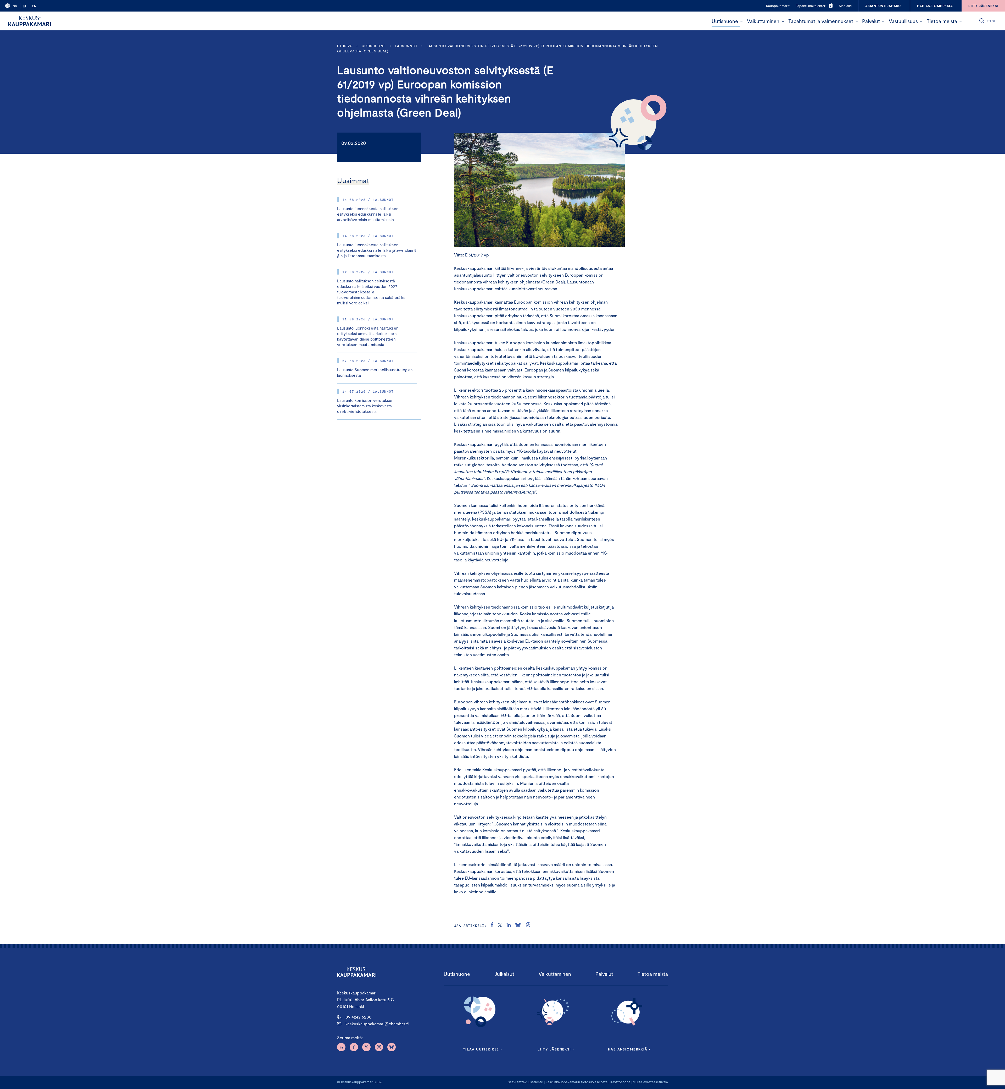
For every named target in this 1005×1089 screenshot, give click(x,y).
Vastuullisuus (903, 21)
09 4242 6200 (358, 1016)
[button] (741, 21)
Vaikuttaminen (763, 21)
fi (24, 6)
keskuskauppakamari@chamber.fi (377, 1023)
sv (15, 6)
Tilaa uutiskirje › (482, 1049)
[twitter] (500, 925)
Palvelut (871, 21)
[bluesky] (518, 925)
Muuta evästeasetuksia (650, 1082)
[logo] (29, 21)
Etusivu (345, 46)
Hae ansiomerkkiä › (629, 1049)
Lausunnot (406, 46)
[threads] (528, 925)
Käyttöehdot (620, 1082)
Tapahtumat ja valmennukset (820, 21)
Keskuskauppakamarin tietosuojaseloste (576, 1082)
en (34, 6)
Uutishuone (725, 21)
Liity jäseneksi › (556, 1049)
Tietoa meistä (942, 21)
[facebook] (492, 925)
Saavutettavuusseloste (525, 1082)
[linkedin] (508, 925)
